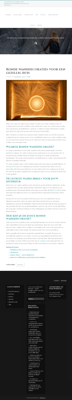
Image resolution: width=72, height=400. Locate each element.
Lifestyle (43, 14)
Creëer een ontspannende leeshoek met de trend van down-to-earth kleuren (36, 324)
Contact (32, 25)
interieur (12, 166)
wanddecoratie (45, 241)
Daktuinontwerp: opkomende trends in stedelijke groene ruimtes (35, 387)
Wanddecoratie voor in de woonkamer (24, 250)
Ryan (28, 76)
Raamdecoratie (28, 14)
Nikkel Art (53, 190)
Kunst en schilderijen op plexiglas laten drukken (27, 257)
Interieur (8, 14)
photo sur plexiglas (52, 201)
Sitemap (40, 25)
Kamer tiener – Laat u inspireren (22, 255)
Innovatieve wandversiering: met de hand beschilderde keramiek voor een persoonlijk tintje (35, 349)
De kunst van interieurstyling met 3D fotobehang (35, 380)
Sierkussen (14, 252)
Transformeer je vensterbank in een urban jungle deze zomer (34, 365)
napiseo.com (56, 296)
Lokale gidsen (17, 14)
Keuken (11, 296)
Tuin (37, 14)
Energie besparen (53, 14)
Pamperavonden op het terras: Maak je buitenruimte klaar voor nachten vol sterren (36, 357)
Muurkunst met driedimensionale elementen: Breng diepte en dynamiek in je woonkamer (36, 315)
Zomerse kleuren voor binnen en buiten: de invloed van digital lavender (36, 373)
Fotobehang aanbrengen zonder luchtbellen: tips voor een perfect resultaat (35, 332)
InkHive (42, 398)
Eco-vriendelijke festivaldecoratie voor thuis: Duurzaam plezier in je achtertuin (36, 340)
